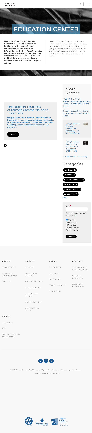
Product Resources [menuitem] (77, 277)
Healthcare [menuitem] (55, 279)
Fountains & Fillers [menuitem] (31, 274)
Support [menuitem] (6, 316)
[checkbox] (77, 225)
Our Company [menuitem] (9, 267)
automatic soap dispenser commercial (24, 122)
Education (69, 175)
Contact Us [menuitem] (7, 322)
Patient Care (70, 184)
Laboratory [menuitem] (55, 291)
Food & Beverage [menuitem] (57, 285)
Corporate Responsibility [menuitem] (9, 274)
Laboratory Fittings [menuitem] (31, 295)
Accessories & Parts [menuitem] (32, 309)
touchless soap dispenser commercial (35, 120)
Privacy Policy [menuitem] (55, 373)
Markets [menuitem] (53, 261)
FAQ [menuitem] (4, 328)
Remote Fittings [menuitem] (33, 288)
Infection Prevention (74, 180)
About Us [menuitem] (6, 261)
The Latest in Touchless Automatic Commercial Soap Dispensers (27, 110)
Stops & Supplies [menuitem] (33, 302)
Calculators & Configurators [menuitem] (80, 268)
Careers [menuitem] (6, 282)
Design (10, 118)
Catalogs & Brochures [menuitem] (78, 285)
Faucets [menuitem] (29, 267)
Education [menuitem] (54, 273)
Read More (13, 134)
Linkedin (40, 361)
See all (65, 197)
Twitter (51, 361)
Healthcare (70, 170)
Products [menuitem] (30, 261)
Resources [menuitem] (77, 261)
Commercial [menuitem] (55, 267)
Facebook (46, 361)
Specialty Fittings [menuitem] (34, 282)
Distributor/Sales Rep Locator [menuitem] (11, 335)
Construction (71, 194)
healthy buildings (72, 189)
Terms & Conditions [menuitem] (41, 373)
